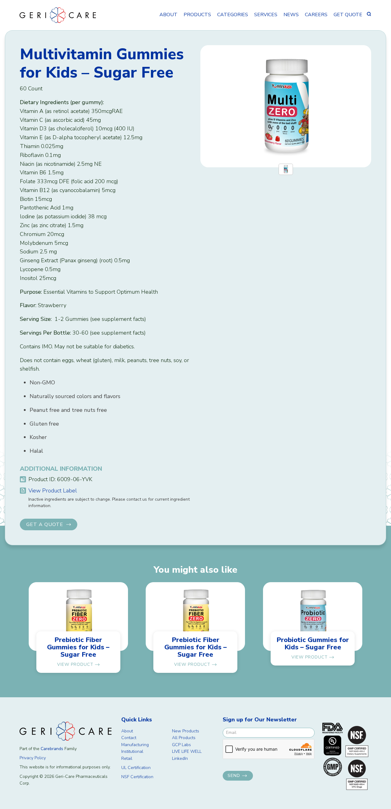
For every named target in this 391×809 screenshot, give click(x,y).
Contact (128, 738)
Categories (232, 14)
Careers (316, 14)
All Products (184, 738)
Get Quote (348, 14)
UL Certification (136, 768)
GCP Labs (181, 745)
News (291, 14)
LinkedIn (180, 758)
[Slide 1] (286, 169)
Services (265, 14)
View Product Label (52, 490)
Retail (126, 758)
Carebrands (52, 749)
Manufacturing (135, 745)
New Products (185, 731)
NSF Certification (137, 777)
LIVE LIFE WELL (187, 751)
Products (197, 14)
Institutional (132, 751)
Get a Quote (44, 524)
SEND (234, 775)
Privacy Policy (33, 758)
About (168, 14)
